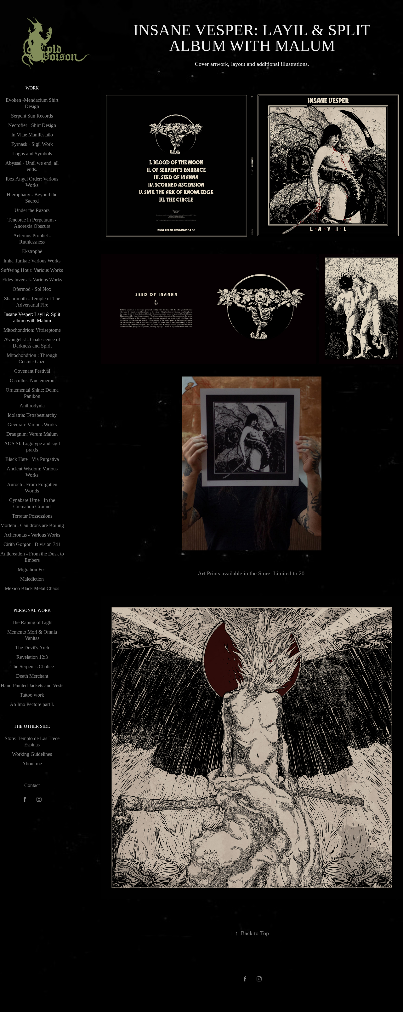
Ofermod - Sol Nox (32, 289)
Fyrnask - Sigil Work (32, 144)
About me (32, 763)
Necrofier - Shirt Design (32, 125)
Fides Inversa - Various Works (32, 279)
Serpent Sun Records (32, 115)
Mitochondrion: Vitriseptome (32, 330)
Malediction (32, 579)
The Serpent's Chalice (32, 666)
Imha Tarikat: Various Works (31, 260)
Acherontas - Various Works (32, 535)
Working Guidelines (32, 754)
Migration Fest (32, 569)
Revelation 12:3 (32, 657)
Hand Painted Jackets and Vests (32, 685)
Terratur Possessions (32, 516)
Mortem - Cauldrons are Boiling (32, 525)
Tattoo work (32, 695)
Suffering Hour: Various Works (32, 270)
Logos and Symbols (32, 153)
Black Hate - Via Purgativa (32, 459)
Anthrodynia (32, 405)
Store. (265, 573)
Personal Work (32, 610)
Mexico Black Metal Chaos (32, 588)
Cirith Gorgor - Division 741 (31, 544)
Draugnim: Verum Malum (32, 434)
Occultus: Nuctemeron (32, 380)
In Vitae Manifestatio (32, 134)
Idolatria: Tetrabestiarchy (32, 415)
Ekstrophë (32, 251)
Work (32, 88)
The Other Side (32, 726)
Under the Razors (31, 210)
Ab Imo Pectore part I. (32, 704)
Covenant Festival (32, 371)
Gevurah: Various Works (32, 424)
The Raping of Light (32, 622)
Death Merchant (32, 676)
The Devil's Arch (32, 647)
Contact (32, 785)
